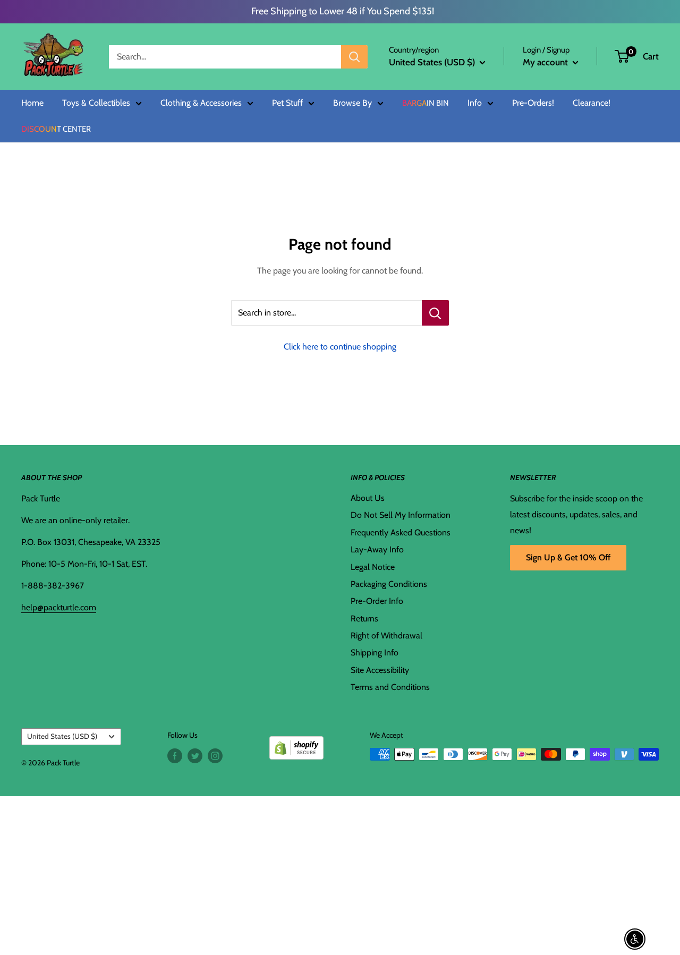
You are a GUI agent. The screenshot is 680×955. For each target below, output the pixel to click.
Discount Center (56, 129)
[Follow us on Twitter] (195, 755)
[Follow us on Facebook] (174, 755)
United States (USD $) (62, 736)
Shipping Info (374, 652)
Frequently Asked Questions (400, 532)
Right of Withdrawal (386, 635)
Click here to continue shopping (340, 347)
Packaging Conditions (389, 584)
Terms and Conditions (390, 687)
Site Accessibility (380, 670)
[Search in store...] (435, 313)
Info (475, 103)
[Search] (354, 57)
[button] (622, 56)
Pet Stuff (287, 103)
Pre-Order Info (377, 601)
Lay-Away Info (377, 549)
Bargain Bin (425, 103)
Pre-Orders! (533, 103)
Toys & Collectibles (96, 103)
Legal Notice (373, 567)
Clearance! (591, 103)
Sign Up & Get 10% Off (568, 557)
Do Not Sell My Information (400, 515)
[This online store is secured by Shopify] (296, 744)
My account (546, 62)
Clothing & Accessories (201, 103)
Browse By (352, 103)
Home (32, 103)
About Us (368, 498)
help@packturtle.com (58, 607)
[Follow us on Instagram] (215, 755)
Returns (364, 618)
